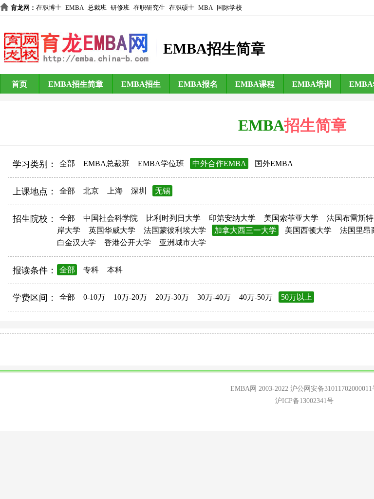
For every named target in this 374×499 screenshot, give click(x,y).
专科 (91, 270)
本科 (115, 270)
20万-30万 (172, 297)
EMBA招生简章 (75, 84)
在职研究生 (149, 7)
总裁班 (97, 7)
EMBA (74, 7)
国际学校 (229, 7)
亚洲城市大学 (182, 242)
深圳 (139, 191)
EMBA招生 (141, 84)
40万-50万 (256, 297)
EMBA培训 (312, 84)
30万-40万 (214, 297)
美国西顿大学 (308, 230)
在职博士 (48, 7)
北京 (91, 191)
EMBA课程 (255, 84)
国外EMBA (274, 163)
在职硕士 (181, 7)
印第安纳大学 (232, 218)
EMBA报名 (198, 84)
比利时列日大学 (173, 218)
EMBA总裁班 (106, 163)
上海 (115, 191)
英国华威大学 (112, 230)
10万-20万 (130, 297)
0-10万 (94, 297)
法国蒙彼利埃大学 (175, 230)
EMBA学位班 (161, 163)
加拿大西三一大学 (245, 230)
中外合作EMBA (219, 163)
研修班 (120, 7)
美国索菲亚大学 (291, 218)
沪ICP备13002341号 (304, 400)
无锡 (162, 191)
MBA (205, 7)
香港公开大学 (127, 242)
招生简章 (315, 125)
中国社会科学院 (110, 218)
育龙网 (20, 7)
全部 (67, 163)
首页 (19, 84)
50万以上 (296, 297)
